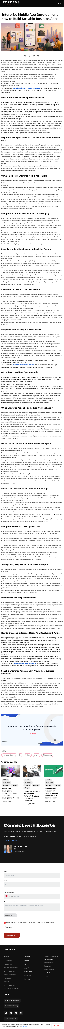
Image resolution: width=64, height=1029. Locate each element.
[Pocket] (38, 56)
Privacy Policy (28, 971)
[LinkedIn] (25, 56)
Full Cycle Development (11, 967)
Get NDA (9, 927)
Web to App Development (11, 988)
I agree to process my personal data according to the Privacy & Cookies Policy (30, 922)
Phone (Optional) (9, 892)
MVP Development (9, 985)
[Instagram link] (6, 1013)
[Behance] (16, 1013)
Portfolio (26, 960)
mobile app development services (23, 364)
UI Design (6, 981)
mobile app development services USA (24, 663)
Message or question (10, 902)
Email (5, 881)
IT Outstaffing (8, 964)
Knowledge (27, 979)
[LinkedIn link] (11, 1013)
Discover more (9, 1019)
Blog (25, 964)
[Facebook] (29, 56)
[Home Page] (11, 3)
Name (5, 871)
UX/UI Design (7, 978)
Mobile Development (10, 974)
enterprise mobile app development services (26, 88)
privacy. (25, 1026)
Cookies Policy (28, 975)
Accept (57, 1025)
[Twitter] (34, 56)
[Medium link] (21, 1013)
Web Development (9, 971)
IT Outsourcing (8, 960)
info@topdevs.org (10, 840)
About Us (26, 968)
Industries (27, 956)
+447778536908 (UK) (13, 1000)
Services (6, 956)
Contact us (32, 733)
